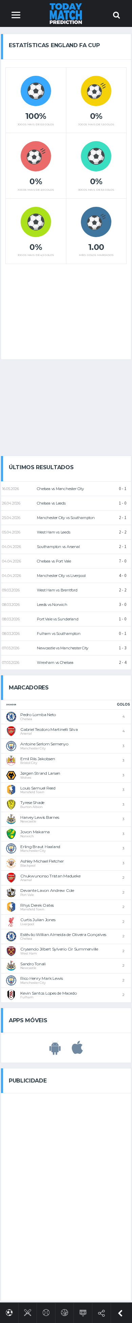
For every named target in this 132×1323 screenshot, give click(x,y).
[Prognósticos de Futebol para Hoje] (9, 1311)
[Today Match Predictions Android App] (55, 1051)
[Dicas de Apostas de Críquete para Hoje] (27, 1311)
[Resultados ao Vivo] (83, 1311)
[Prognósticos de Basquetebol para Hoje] (64, 1311)
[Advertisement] (66, 309)
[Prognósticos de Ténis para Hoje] (46, 1311)
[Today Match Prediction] (66, 13)
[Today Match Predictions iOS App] (77, 1051)
